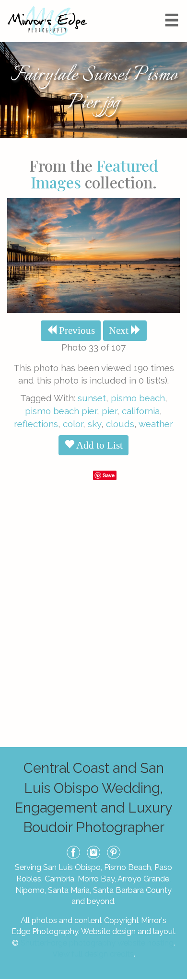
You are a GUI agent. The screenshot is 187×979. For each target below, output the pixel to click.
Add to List (98, 445)
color (73, 423)
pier (109, 411)
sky (94, 423)
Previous (76, 330)
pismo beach (138, 398)
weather (156, 423)
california (141, 411)
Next (120, 330)
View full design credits (93, 953)
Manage (174, 4)
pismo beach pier (61, 411)
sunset (92, 398)
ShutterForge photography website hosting (97, 942)
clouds (120, 423)
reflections (36, 423)
